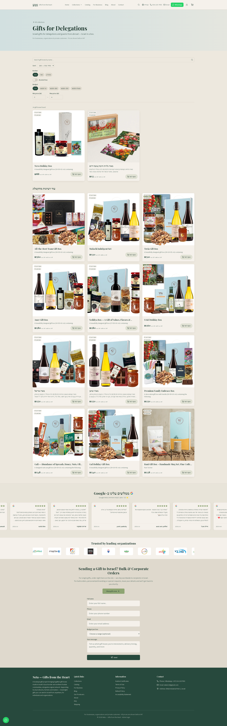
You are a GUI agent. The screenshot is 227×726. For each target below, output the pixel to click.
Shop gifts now (111, 591)
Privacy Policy (120, 688)
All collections (39, 22)
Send (115, 657)
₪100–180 (53, 88)
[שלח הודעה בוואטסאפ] (6, 720)
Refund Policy (120, 691)
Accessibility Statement (123, 694)
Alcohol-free (43, 80)
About (113, 5)
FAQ (75, 701)
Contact (121, 5)
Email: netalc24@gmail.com (169, 685)
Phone (89, 609)
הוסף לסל (78, 174)
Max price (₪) (54, 93)
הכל (35, 75)
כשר (41, 75)
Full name (90, 599)
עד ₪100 (43, 88)
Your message (92, 639)
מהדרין (48, 75)
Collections (76, 5)
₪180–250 (64, 88)
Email (89, 619)
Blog (106, 5)
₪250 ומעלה (76, 88)
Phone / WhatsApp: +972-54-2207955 (172, 681)
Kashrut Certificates (122, 681)
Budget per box (92, 629)
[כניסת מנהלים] (187, 5)
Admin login (126, 717)
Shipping (77, 704)
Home (67, 5)
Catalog (87, 5)
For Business (97, 5)
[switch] (35, 79)
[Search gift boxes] (139, 5)
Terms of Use (119, 684)
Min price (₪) (37, 93)
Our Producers (79, 694)
